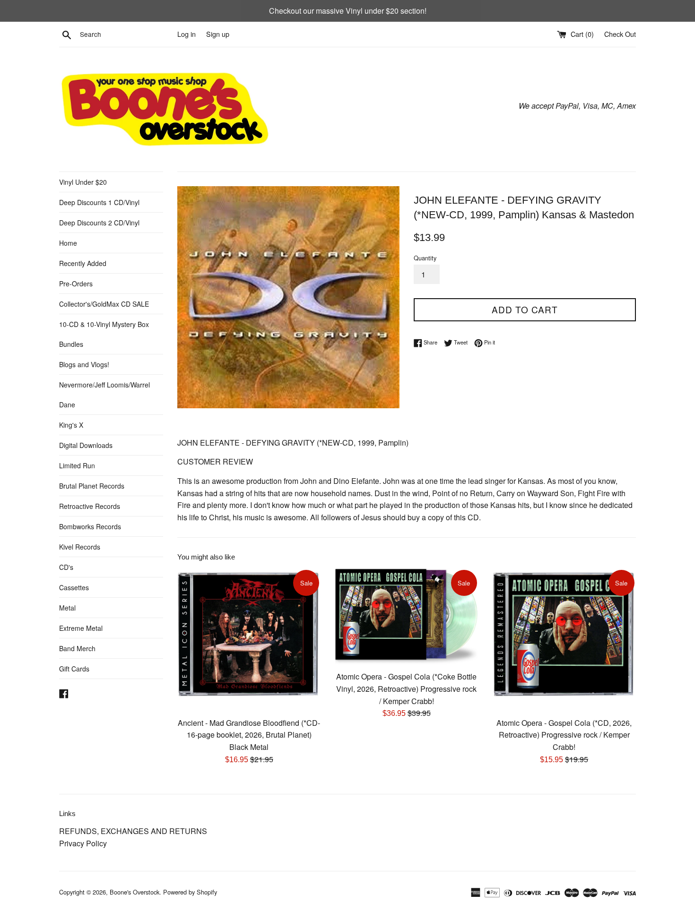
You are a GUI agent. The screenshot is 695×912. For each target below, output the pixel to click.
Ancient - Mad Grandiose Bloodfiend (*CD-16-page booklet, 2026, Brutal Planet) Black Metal (249, 734)
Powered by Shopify (190, 891)
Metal (67, 607)
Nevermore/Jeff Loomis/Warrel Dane (104, 394)
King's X (71, 425)
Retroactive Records (89, 506)
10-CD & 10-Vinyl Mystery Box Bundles (104, 334)
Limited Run (77, 465)
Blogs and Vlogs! (84, 364)
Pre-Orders (76, 283)
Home (68, 243)
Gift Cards (74, 668)
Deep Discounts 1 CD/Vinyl (99, 202)
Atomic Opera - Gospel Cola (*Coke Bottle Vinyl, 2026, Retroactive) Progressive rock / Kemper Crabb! (406, 688)
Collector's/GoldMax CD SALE (104, 304)
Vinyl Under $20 (83, 182)
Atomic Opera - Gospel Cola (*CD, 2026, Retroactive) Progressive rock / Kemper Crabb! (564, 734)
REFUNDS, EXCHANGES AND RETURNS (133, 831)
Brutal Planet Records (91, 485)
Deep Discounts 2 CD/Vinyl (99, 222)
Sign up (217, 34)
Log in (186, 34)
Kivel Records (79, 546)
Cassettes (74, 587)
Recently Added (82, 263)
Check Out (620, 34)
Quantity (425, 257)
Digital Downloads (86, 445)
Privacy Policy (83, 843)
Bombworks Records (90, 526)
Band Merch (77, 648)
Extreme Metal (81, 628)
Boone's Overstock (134, 891)
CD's (66, 567)
